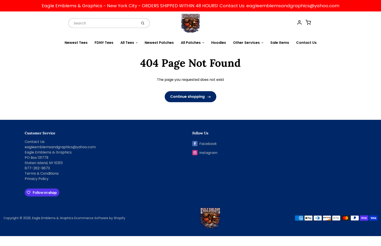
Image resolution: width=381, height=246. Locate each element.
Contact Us (306, 42)
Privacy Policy (37, 178)
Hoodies (218, 42)
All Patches (191, 42)
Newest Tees (76, 42)
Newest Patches (159, 42)
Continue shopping (187, 96)
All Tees (127, 42)
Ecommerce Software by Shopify (99, 218)
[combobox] (102, 23)
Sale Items (279, 42)
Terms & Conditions (42, 173)
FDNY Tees (104, 42)
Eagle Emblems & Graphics (52, 218)
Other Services (246, 42)
